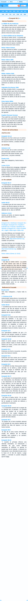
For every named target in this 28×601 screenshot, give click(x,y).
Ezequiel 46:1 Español (16, 225)
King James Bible (7, 101)
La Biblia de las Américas (10, 23)
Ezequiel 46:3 (6, 419)
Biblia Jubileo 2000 (8, 73)
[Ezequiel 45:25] (2, 271)
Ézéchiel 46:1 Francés (8, 226)
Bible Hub (21, 230)
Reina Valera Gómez (8, 47)
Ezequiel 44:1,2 (7, 136)
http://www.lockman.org (17, 238)
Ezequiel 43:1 (6, 349)
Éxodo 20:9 (5, 158)
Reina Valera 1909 (7, 59)
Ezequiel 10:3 (6, 330)
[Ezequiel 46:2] (26, 271)
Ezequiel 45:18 (6, 395)
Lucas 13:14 (6, 165)
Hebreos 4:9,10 (7, 213)
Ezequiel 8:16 (6, 315)
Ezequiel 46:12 (6, 440)
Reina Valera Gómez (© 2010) (11, 253)
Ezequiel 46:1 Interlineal (9, 223)
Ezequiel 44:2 (6, 364)
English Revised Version (10, 115)
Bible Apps (13, 230)
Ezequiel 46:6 (6, 430)
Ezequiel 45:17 (6, 183)
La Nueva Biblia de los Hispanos (12, 35)
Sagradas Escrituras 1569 (10, 87)
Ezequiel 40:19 (6, 339)
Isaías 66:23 (5, 202)
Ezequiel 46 (5, 260)
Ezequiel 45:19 (6, 406)
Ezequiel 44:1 (6, 356)
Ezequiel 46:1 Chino (14, 228)
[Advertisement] (14, 471)
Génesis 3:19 (6, 148)
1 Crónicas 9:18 (7, 296)
